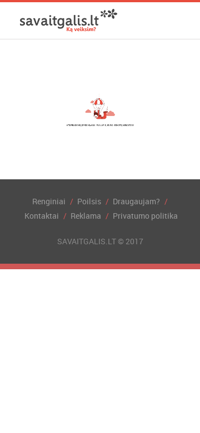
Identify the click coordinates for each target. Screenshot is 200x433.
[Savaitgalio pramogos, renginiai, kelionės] (68, 20)
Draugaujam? (136, 201)
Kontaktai (41, 215)
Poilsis (89, 201)
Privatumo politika (145, 215)
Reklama (86, 215)
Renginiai (49, 201)
